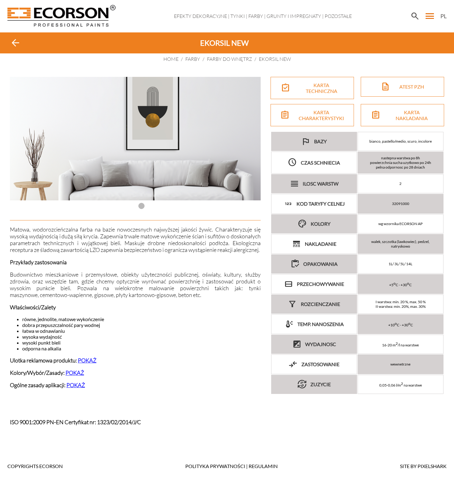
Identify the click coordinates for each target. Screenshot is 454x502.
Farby (255, 16)
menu (429, 16)
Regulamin (263, 466)
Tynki (237, 16)
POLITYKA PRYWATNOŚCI (215, 466)
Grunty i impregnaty (294, 16)
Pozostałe (338, 16)
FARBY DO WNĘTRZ (229, 59)
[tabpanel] (135, 138)
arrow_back (15, 42)
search (414, 16)
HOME (171, 59)
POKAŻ (87, 360)
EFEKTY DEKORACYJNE (200, 16)
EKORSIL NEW (275, 59)
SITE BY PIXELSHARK (423, 466)
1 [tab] (141, 206)
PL (443, 16)
